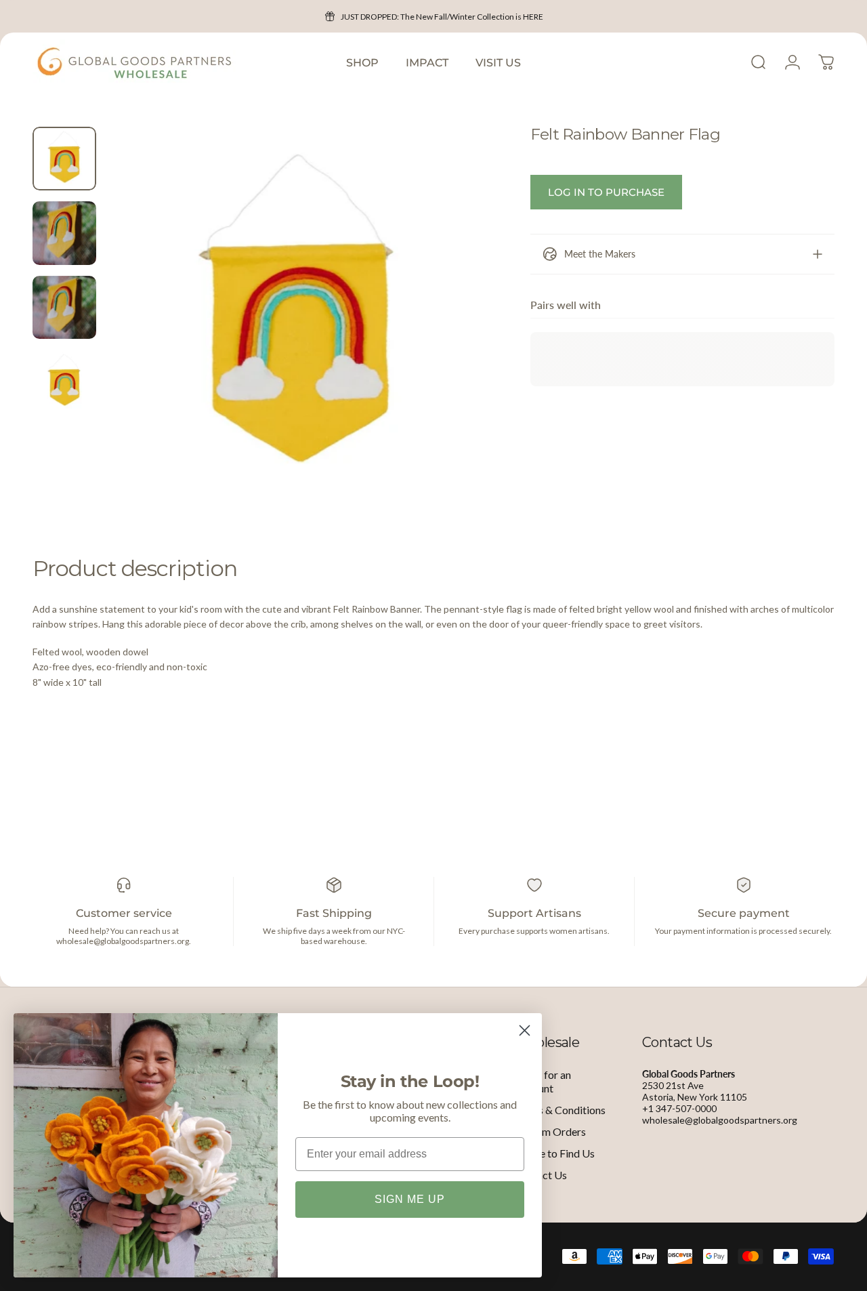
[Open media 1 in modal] (298, 318)
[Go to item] (64, 158)
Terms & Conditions (560, 1109)
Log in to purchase (606, 192)
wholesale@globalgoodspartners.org (719, 1120)
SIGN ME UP (410, 1199)
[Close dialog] (524, 1030)
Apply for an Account (542, 1081)
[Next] (454, 339)
